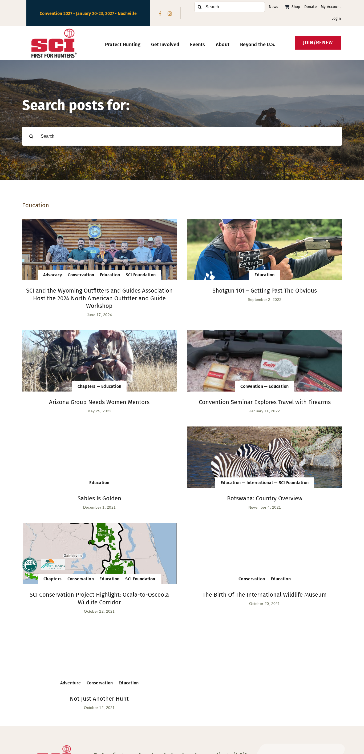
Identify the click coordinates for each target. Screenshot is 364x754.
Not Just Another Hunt (99, 698)
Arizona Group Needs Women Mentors (99, 402)
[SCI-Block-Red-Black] (54, 31)
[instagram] (170, 13)
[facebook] (160, 13)
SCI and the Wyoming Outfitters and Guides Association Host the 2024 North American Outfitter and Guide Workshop (99, 298)
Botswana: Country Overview (264, 498)
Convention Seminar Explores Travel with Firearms (265, 402)
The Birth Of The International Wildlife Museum (265, 594)
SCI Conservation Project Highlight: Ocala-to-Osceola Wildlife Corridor (99, 598)
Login (336, 18)
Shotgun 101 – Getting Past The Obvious (264, 290)
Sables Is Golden (99, 498)
